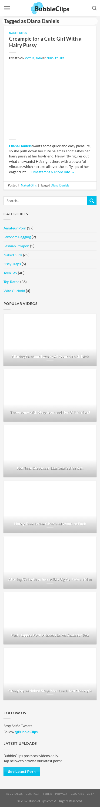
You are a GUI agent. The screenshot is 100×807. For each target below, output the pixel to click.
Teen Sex (10, 273)
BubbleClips (55, 58)
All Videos (14, 793)
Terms (47, 793)
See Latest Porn (22, 771)
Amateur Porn (14, 228)
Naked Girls (18, 32)
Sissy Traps (12, 263)
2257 (90, 793)
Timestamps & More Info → (53, 172)
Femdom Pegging (17, 237)
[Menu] (6, 8)
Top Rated (11, 281)
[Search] (94, 8)
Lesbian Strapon (16, 246)
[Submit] (92, 200)
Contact (33, 793)
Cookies (77, 793)
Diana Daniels (20, 146)
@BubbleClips (26, 731)
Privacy (61, 793)
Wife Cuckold (14, 290)
